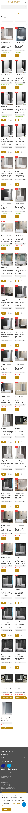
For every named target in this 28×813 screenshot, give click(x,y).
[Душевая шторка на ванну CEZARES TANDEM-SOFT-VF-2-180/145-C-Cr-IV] (21, 98)
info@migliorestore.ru (9, 769)
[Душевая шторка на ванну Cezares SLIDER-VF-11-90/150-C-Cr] (7, 195)
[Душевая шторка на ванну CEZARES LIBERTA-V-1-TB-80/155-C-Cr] (21, 227)
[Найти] (25, 7)
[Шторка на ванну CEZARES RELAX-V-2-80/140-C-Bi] (21, 613)
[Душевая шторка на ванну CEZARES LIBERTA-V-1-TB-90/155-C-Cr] (21, 517)
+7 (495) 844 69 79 (8, 762)
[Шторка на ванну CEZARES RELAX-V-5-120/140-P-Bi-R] (21, 549)
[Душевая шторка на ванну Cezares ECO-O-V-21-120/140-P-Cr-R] (7, 452)
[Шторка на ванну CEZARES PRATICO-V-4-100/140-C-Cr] (21, 420)
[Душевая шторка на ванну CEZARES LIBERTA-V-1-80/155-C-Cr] (7, 388)
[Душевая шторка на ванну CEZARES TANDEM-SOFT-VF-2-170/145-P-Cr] (7, 130)
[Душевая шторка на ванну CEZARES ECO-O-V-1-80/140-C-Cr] (7, 227)
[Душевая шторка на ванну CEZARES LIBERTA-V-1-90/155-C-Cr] (21, 356)
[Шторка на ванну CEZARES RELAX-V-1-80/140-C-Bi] (7, 645)
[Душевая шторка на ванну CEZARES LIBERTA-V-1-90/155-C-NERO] (7, 291)
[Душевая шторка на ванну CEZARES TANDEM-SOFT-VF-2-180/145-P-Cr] (7, 98)
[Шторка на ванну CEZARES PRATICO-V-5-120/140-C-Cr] (21, 388)
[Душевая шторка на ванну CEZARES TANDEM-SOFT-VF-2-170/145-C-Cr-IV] (21, 130)
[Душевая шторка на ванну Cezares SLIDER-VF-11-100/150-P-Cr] (7, 356)
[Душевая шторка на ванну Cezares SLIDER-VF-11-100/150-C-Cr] (21, 34)
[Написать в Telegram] (9, 766)
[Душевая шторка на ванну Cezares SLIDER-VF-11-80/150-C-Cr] (21, 291)
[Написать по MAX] (3, 766)
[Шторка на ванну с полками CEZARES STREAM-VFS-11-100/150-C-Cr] (7, 34)
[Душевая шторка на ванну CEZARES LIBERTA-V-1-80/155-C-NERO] (21, 323)
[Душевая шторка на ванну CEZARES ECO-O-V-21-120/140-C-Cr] (21, 195)
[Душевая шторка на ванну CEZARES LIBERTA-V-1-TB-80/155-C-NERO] (7, 549)
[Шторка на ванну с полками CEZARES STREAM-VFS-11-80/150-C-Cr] (21, 162)
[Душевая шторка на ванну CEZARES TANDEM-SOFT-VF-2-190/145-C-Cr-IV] (21, 66)
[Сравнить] (11, 55)
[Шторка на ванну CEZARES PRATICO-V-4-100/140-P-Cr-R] (21, 678)
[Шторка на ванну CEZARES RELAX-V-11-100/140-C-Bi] (21, 645)
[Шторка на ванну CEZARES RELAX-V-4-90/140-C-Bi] (7, 484)
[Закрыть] (26, 794)
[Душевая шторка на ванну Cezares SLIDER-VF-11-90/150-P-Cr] (7, 323)
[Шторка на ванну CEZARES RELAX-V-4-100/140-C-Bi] (7, 613)
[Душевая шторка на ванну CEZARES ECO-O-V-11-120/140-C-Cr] (21, 452)
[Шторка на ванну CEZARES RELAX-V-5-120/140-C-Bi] (21, 581)
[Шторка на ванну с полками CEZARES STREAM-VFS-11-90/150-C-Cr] (7, 162)
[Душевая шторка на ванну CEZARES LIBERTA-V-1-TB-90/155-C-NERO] (7, 517)
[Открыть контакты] (25, 2)
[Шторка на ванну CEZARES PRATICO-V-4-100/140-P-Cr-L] (7, 678)
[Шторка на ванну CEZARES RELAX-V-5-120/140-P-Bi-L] (7, 581)
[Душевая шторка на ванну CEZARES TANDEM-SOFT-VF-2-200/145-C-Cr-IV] (7, 66)
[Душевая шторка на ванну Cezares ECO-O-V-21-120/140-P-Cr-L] (7, 420)
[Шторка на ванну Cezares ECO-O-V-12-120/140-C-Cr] (7, 708)
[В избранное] (8, 55)
